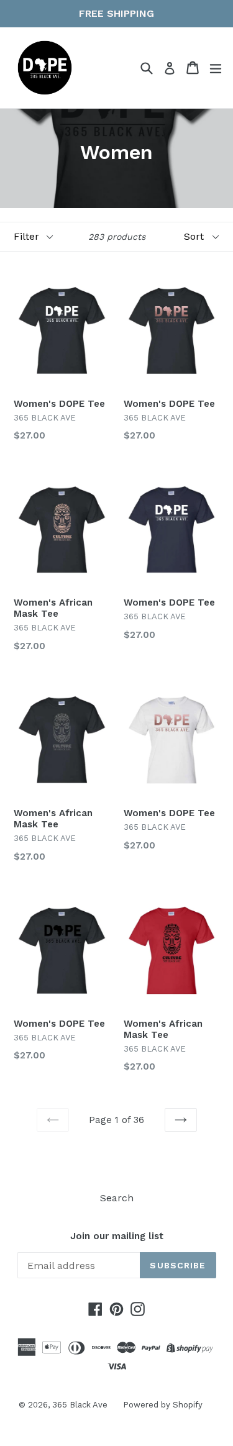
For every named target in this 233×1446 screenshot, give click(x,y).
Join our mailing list (116, 1236)
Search (117, 1198)
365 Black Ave (79, 1404)
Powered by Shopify (163, 1404)
